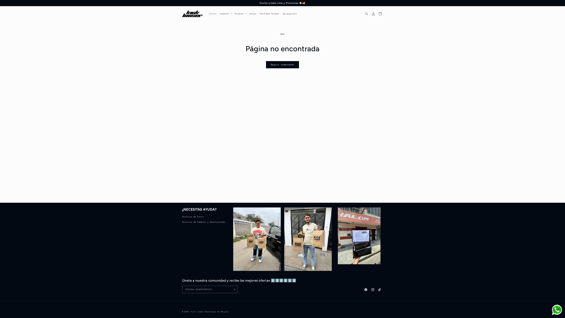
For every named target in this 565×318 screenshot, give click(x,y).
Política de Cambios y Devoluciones (203, 222)
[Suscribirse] (234, 289)
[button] (225, 13)
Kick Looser (197, 312)
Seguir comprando (282, 64)
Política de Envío (193, 217)
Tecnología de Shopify (217, 312)
